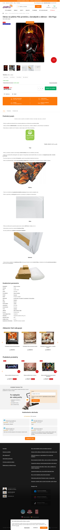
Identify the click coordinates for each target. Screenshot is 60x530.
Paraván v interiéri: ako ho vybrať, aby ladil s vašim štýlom (44, 481)
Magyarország (36, 517)
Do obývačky (16, 298)
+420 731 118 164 (11, 492)
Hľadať (38, 6)
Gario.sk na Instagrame (42, 497)
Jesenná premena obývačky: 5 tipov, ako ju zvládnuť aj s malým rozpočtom (43, 467)
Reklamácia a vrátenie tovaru (9, 465)
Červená (15, 295)
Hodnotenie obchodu (30, 412)
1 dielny (15, 303)
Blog (15, 2)
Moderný (15, 300)
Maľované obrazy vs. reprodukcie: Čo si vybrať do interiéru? (42, 456)
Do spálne (21, 298)
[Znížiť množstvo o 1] (38, 88)
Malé (14, 310)
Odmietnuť (35, 527)
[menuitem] (8, 10)
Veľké (20, 310)
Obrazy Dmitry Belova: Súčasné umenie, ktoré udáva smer (44, 452)
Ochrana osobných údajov (8, 462)
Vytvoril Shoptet (54, 527)
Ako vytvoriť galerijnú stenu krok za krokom (40, 474)
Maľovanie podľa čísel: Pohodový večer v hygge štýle (43, 478)
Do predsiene (25, 298)
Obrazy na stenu (17, 286)
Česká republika (27, 517)
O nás (4, 2)
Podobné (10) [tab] (15, 110)
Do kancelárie (31, 298)
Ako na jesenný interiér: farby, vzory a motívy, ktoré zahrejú (44, 460)
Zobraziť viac (30, 438)
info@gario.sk (11, 496)
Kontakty (18, 2)
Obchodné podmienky (8, 458)
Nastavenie (27, 527)
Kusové (15, 301)
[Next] (57, 371)
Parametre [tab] (9, 110)
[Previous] (2, 371)
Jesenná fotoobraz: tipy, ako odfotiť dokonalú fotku (42, 471)
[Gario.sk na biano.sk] (36, 512)
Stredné (17, 310)
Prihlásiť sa (36, 400)
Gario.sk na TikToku (42, 503)
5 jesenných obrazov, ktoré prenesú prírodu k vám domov (44, 463)
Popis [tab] (4, 110)
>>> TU (17, 525)
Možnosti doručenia (53, 82)
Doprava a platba (9, 2)
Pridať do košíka (50, 88)
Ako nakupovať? (6, 455)
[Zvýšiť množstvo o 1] (42, 88)
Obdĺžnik (15, 308)
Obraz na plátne (17, 293)
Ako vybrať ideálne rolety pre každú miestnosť (41, 448)
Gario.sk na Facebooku (42, 491)
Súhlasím (44, 527)
